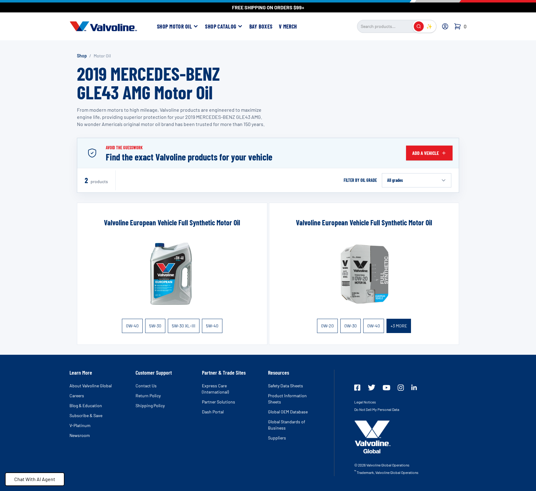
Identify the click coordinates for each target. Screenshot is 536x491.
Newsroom (79, 435)
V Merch (288, 26)
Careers (76, 395)
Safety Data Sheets (285, 385)
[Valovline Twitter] (371, 387)
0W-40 (132, 325)
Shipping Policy (150, 405)
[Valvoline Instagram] (401, 388)
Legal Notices (365, 402)
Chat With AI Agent (34, 479)
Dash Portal (213, 411)
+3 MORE (399, 325)
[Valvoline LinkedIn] (414, 387)
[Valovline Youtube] (386, 388)
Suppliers (277, 437)
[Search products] (419, 26)
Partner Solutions (218, 401)
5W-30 (155, 325)
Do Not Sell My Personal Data (376, 409)
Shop (82, 55)
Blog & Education (85, 405)
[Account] (445, 26)
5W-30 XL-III (183, 325)
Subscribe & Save (85, 415)
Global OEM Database (288, 411)
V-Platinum (80, 425)
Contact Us (146, 385)
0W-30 (350, 325)
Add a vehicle (425, 153)
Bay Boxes (261, 26)
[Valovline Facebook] (357, 388)
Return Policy (148, 395)
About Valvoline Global (90, 385)
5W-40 (212, 325)
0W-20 (327, 325)
